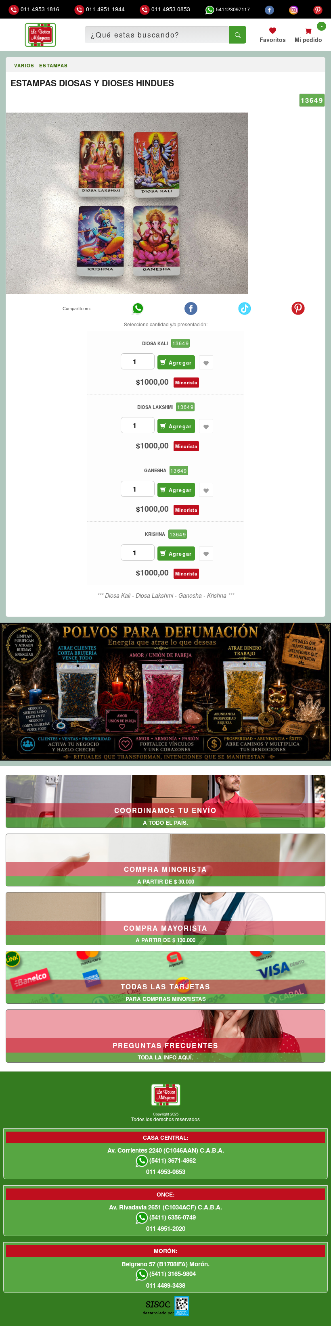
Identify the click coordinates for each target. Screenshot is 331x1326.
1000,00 (154, 382)
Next (323, 690)
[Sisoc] (158, 1310)
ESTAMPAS (53, 65)
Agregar (179, 362)
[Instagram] (293, 9)
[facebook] (269, 9)
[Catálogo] (9, 66)
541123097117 (232, 9)
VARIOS (24, 65)
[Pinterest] (318, 9)
